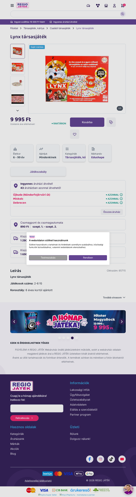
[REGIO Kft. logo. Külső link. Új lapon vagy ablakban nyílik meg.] (32, 236)
